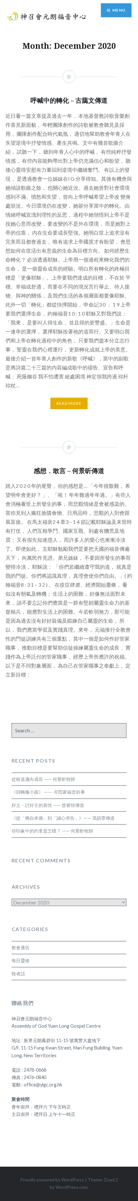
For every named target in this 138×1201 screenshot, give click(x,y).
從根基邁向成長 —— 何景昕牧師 (43, 779)
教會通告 (21, 947)
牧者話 (18, 973)
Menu (118, 10)
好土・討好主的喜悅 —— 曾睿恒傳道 (48, 805)
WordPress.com (72, 1187)
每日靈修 (21, 960)
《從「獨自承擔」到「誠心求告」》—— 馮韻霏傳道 (63, 818)
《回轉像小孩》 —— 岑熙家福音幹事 (48, 792)
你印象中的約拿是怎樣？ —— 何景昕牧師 (52, 831)
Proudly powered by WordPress (52, 1179)
